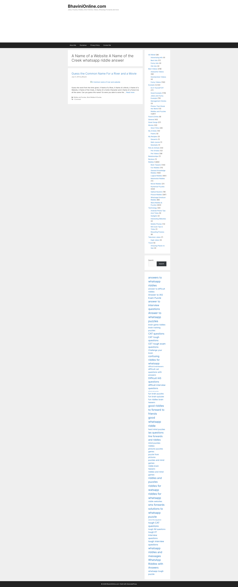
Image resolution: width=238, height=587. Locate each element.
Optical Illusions (156, 192)
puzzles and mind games (156, 461)
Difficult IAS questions (154, 380)
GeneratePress (132, 584)
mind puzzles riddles (154, 444)
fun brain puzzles (156, 393)
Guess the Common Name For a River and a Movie (104, 73)
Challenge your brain (155, 351)
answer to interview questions (154, 305)
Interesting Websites (158, 219)
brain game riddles (156, 325)
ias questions (156, 432)
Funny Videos (156, 82)
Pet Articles (155, 151)
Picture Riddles (156, 195)
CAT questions (156, 333)
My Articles (152, 131)
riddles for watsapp (154, 487)
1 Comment (77, 99)
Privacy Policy (95, 45)
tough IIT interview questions (153, 535)
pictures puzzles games (155, 450)
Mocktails (154, 145)
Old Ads (154, 66)
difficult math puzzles (153, 391)
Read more (130, 92)
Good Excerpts (156, 93)
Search (150, 260)
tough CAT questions (154, 524)
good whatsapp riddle (154, 421)
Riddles (151, 162)
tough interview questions (156, 543)
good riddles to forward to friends (156, 409)
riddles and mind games (156, 473)
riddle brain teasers (153, 467)
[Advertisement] (119, 29)
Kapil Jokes (155, 240)
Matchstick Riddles (158, 178)
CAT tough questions (153, 339)
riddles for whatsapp (154, 496)
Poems (153, 134)
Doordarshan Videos (158, 77)
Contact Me (107, 45)
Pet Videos (155, 153)
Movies (151, 125)
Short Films (155, 128)
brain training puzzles (154, 329)
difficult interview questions (156, 387)
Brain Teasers (156, 165)
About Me (73, 45)
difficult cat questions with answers (155, 372)
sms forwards (156, 504)
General (151, 119)
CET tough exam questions (157, 345)
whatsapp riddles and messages (155, 552)
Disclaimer (83, 45)
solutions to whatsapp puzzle (155, 512)
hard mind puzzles (156, 429)
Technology (152, 208)
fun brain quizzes (156, 396)
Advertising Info (157, 57)
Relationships (153, 156)
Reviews (151, 159)
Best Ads (154, 60)
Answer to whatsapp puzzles (154, 317)
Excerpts (151, 85)
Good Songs (152, 122)
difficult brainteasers (156, 366)
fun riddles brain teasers (155, 401)
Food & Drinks (153, 117)
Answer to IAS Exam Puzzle (155, 296)
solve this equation (154, 520)
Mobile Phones (156, 224)
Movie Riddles (156, 184)
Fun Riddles (155, 168)
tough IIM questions (156, 529)
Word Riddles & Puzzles (94, 97)
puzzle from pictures (153, 455)
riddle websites (155, 501)
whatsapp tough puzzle (156, 572)
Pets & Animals (154, 148)
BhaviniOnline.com (87, 6)
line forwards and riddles (155, 438)
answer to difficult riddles (156, 290)
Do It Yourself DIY (157, 88)
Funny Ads (155, 63)
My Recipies (152, 136)
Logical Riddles (156, 176)
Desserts (154, 139)
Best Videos (152, 69)
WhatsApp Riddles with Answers (155, 563)
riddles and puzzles (155, 479)
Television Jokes (154, 237)
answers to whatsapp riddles (155, 281)
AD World (151, 55)
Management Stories (158, 101)
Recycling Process (157, 232)
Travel (150, 243)
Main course (155, 142)
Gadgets (154, 216)
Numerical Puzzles (157, 187)
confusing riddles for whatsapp (154, 360)
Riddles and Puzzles (80, 97)
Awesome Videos (157, 72)
